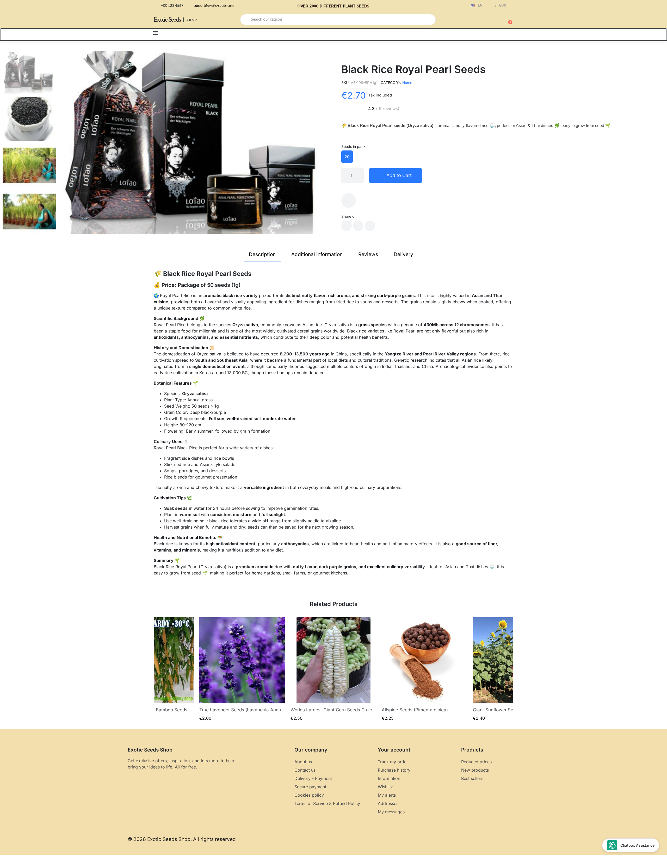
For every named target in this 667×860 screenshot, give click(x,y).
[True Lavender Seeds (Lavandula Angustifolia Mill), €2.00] (242, 669)
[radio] (347, 156)
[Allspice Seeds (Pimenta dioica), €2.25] (425, 669)
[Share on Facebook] (346, 226)
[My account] (489, 20)
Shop (192, 19)
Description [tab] (262, 254)
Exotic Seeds (167, 19)
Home (407, 82)
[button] (507, 19)
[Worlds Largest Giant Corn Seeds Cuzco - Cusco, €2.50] (333, 669)
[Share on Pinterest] (370, 226)
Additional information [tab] (317, 254)
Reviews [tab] (368, 254)
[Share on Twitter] (358, 226)
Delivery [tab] (403, 254)
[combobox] (338, 19)
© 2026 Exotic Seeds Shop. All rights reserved (182, 839)
